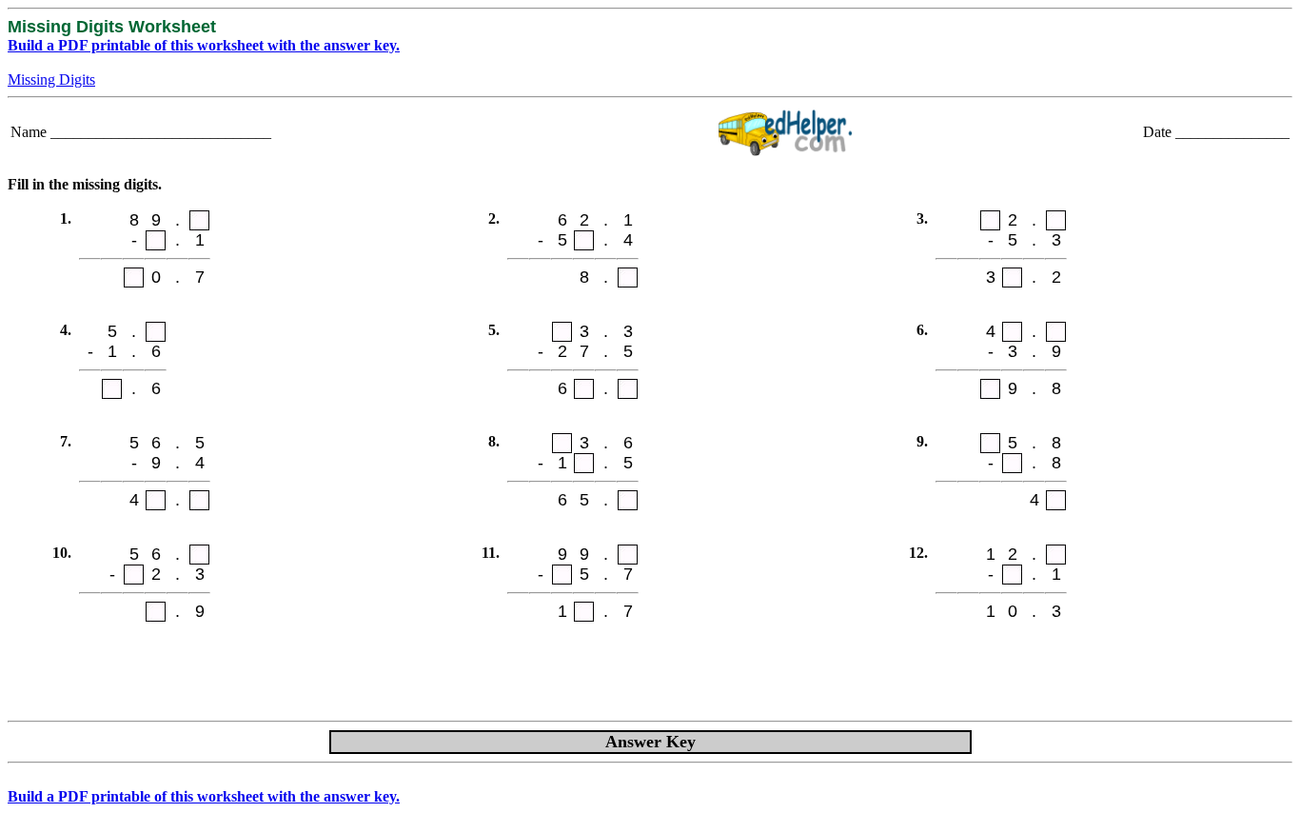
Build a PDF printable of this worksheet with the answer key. (204, 45)
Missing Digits (51, 79)
